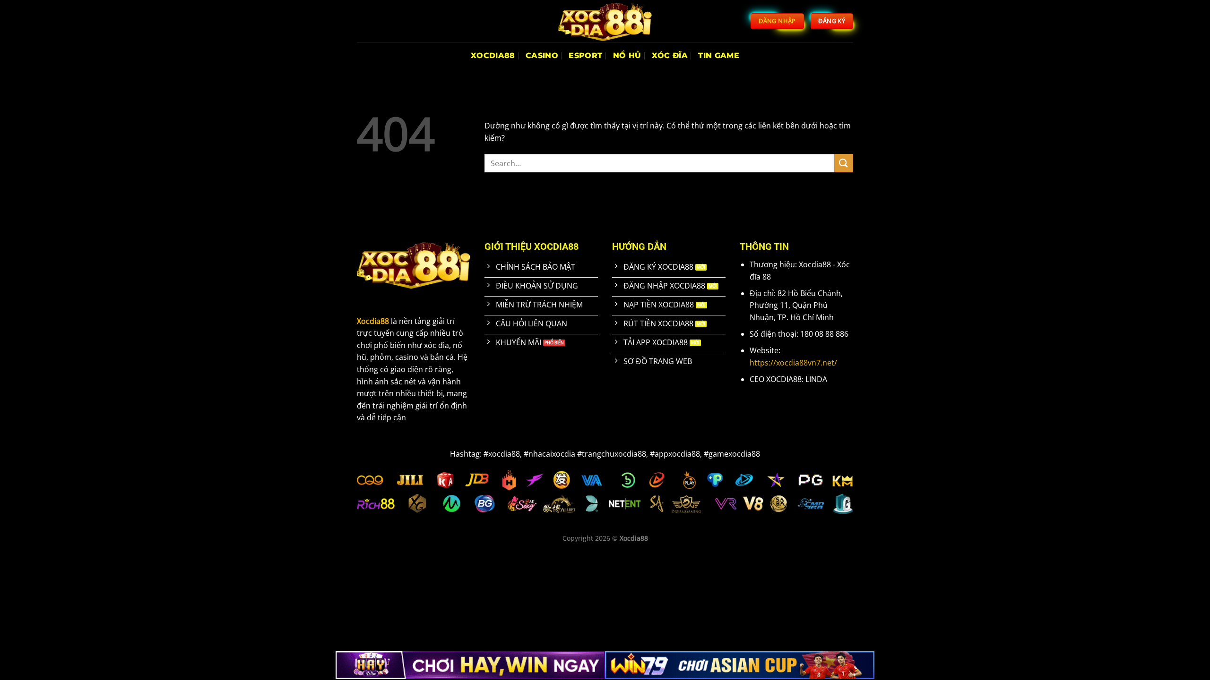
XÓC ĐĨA (670, 55)
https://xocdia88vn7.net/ (793, 362)
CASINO (542, 55)
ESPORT (585, 55)
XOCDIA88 (493, 55)
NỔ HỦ (627, 55)
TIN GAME (718, 55)
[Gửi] (843, 163)
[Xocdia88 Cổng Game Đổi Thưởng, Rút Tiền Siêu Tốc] (605, 21)
